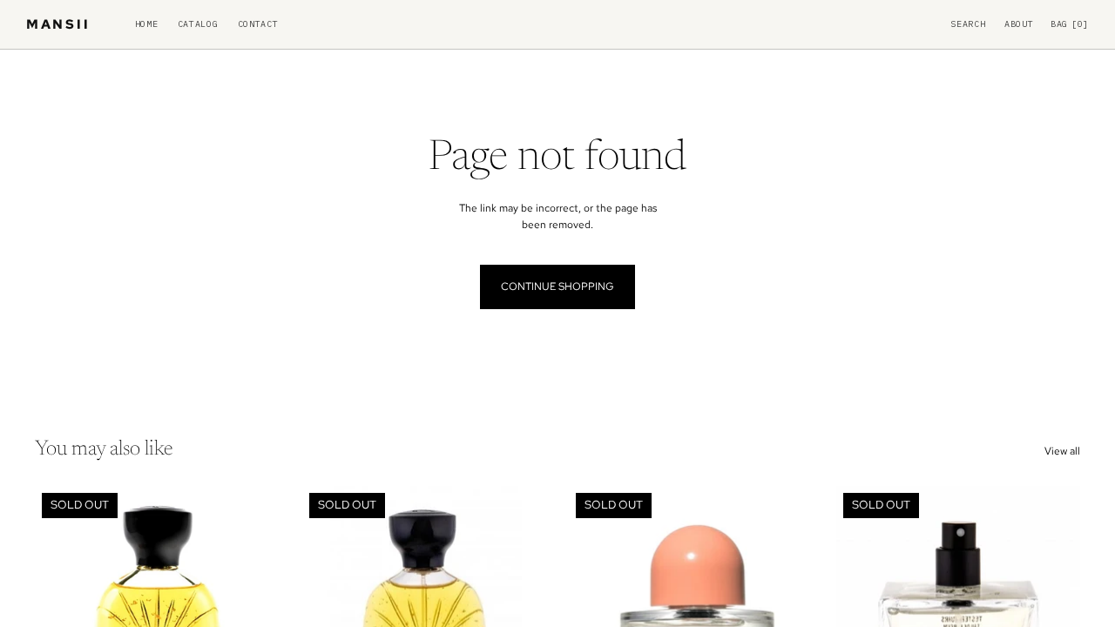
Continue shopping (557, 286)
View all (1062, 451)
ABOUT (1018, 24)
